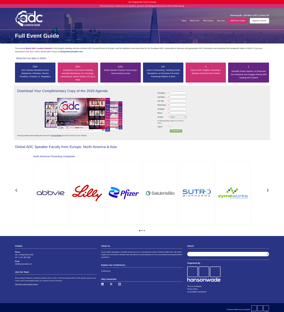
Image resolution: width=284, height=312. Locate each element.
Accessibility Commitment (196, 292)
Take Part (221, 21)
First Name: (163, 93)
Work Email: (163, 105)
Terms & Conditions (194, 286)
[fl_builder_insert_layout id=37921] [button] (142, 230)
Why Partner (208, 21)
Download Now (176, 131)
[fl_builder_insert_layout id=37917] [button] (139, 230)
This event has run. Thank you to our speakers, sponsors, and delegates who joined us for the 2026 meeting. (142, 6)
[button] (16, 190)
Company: (163, 109)
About (184, 21)
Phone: (163, 113)
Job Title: (163, 101)
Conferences (105, 271)
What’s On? (195, 21)
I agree (163, 126)
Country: (163, 117)
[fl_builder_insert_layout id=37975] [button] (144, 230)
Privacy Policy (192, 289)
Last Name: (163, 97)
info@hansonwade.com (23, 264)
